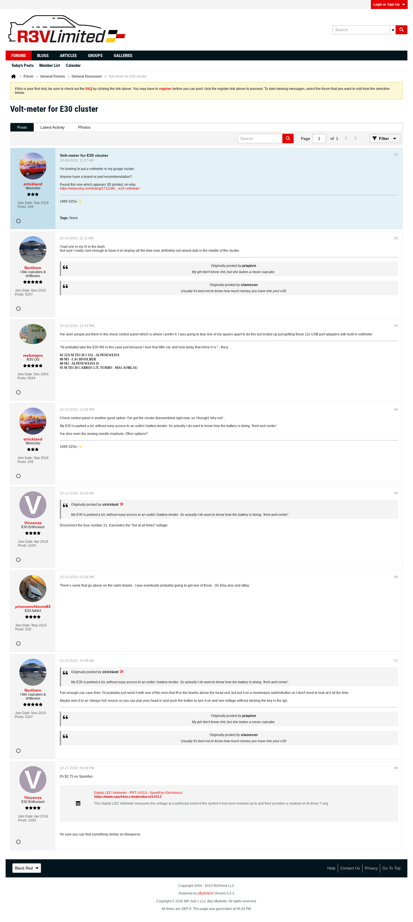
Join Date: (25, 203)
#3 (396, 326)
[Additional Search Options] (393, 29)
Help (331, 868)
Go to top (391, 868)
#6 (396, 577)
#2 (396, 238)
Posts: (22, 207)
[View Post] (121, 505)
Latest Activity (52, 127)
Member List (49, 65)
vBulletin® (206, 893)
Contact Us (350, 868)
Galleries (123, 55)
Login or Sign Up (386, 4)
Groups (95, 55)
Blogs (43, 55)
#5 (396, 493)
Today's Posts (22, 65)
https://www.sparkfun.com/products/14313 (128, 797)
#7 (396, 661)
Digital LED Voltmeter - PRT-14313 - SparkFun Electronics (138, 793)
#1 (396, 154)
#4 (396, 410)
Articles (68, 55)
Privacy (371, 868)
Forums (18, 55)
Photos (84, 127)
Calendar (73, 65)
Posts (22, 127)
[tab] (22, 127)
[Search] (401, 29)
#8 (396, 768)
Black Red (24, 868)
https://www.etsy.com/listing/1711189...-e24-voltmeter (100, 188)
